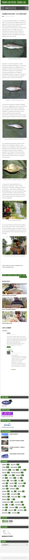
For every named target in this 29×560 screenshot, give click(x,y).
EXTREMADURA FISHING (6, 502)
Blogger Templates (21, 558)
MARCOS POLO (11, 510)
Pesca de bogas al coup (7, 323)
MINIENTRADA (4, 496)
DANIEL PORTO (10, 275)
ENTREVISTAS (20, 483)
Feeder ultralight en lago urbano (9, 295)
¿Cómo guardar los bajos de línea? (17, 454)
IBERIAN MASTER (13, 488)
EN (11, 499)
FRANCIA (3, 486)
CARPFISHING (4, 499)
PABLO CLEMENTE (20, 510)
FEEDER (21, 470)
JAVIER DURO (4, 494)
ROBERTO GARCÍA (14, 496)
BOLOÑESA (21, 507)
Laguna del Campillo (14, 434)
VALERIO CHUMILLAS (14, 467)
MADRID (24, 275)
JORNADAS (19, 275)
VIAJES (3, 478)
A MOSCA (3, 483)
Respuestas (10, 350)
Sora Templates (12, 558)
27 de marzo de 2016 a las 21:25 (12, 334)
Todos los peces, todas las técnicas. (14, 3)
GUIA (3, 475)
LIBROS (3, 504)
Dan (12, 351)
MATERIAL (12, 480)
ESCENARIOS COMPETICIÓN (15, 472)
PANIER (12, 491)
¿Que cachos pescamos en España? (17, 440)
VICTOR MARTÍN (12, 507)
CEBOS (19, 480)
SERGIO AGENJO (5, 512)
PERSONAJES (11, 486)
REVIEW (3, 507)
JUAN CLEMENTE (17, 502)
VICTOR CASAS (14, 512)
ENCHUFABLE (12, 483)
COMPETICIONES (5, 470)
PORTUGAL (19, 486)
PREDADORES (18, 475)
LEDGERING (4, 480)
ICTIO (18, 478)
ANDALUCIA (19, 491)
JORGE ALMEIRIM (14, 494)
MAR (10, 504)
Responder (8, 347)
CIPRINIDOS (5, 275)
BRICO (3, 510)
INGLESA (15, 275)
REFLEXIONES (4, 472)
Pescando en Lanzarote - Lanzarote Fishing (17, 448)
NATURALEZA (4, 491)
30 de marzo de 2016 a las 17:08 (16, 353)
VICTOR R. (11, 478)
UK (22, 496)
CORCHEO (3, 488)
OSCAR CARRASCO (18, 504)
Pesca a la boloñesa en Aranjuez (9, 309)
